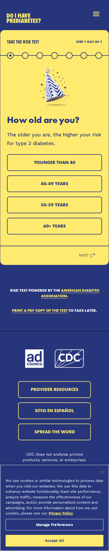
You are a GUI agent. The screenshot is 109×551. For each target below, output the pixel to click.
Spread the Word (54, 432)
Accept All (54, 540)
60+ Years (54, 226)
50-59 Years (54, 205)
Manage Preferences (54, 525)
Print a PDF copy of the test (40, 310)
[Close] (102, 472)
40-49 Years (54, 184)
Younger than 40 (54, 162)
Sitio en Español (54, 411)
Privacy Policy (61, 513)
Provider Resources (54, 389)
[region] (54, 508)
